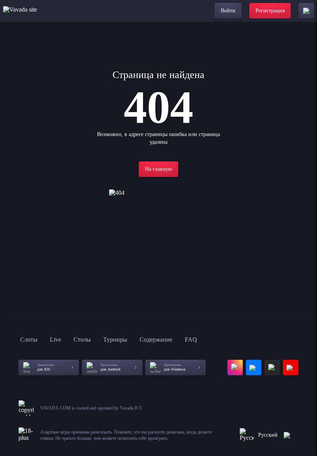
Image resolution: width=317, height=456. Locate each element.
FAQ (191, 339)
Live (55, 339)
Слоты (28, 339)
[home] (33, 10)
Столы (82, 339)
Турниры (115, 339)
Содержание (156, 339)
